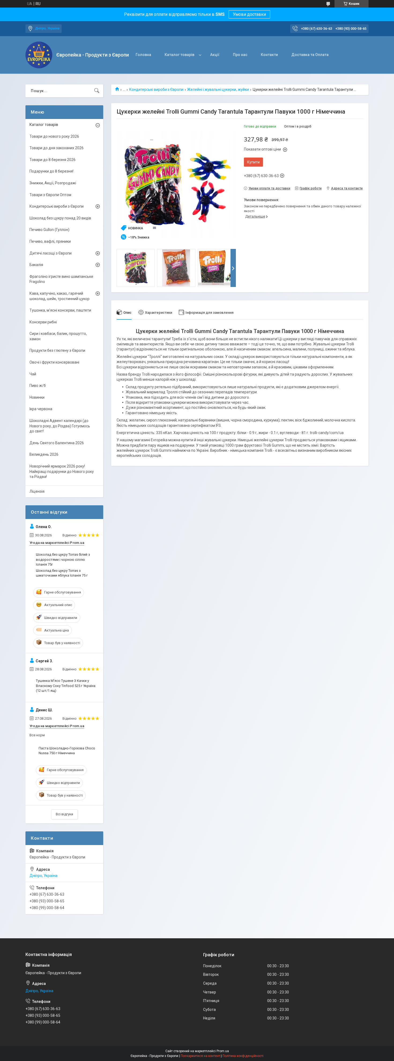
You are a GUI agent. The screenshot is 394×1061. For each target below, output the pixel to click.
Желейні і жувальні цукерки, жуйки (218, 89)
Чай (32, 374)
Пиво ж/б (37, 385)
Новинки (36, 397)
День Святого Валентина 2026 (56, 443)
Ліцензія (36, 491)
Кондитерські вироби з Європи (156, 89)
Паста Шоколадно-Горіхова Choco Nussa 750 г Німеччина (67, 750)
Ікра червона (40, 409)
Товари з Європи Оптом (50, 195)
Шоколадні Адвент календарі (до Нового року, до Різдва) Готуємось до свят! (59, 426)
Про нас (240, 55)
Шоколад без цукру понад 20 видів (60, 218)
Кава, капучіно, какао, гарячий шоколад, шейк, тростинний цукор (59, 296)
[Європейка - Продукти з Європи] (38, 55)
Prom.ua (223, 1051)
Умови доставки (249, 14)
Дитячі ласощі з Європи (50, 253)
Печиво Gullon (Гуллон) (49, 229)
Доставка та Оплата (310, 55)
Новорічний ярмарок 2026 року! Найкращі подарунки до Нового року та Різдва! (61, 471)
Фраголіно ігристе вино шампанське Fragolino (61, 279)
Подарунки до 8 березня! (51, 171)
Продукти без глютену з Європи (57, 350)
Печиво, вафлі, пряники (50, 241)
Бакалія (36, 265)
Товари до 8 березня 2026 (52, 160)
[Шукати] (96, 90)
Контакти (269, 55)
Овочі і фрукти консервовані (54, 362)
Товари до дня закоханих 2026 (56, 148)
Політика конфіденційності (242, 1056)
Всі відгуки (64, 814)
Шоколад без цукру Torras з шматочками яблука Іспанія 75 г (62, 573)
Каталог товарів (179, 55)
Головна (143, 55)
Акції (215, 55)
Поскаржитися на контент (200, 1056)
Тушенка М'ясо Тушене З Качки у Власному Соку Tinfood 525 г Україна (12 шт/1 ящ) (65, 685)
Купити (253, 162)
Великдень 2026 (43, 454)
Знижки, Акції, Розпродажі (52, 183)
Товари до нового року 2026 (54, 136)
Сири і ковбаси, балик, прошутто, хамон (58, 336)
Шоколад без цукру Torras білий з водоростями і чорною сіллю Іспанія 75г (63, 559)
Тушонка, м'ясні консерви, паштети (60, 310)
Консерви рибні (43, 322)
